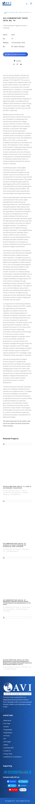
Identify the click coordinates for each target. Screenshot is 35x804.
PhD (4, 551)
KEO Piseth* (25, 667)
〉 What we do (7, 720)
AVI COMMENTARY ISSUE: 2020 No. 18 (12, 607)
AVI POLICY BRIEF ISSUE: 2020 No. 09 (12, 667)
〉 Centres (6, 727)
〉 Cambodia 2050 (8, 748)
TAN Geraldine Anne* (15, 494)
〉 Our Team (6, 723)
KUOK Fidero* (26, 549)
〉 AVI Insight (7, 742)
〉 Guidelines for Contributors (12, 757)
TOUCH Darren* (7, 611)
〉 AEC (4, 739)
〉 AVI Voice (6, 736)
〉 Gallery (5, 745)
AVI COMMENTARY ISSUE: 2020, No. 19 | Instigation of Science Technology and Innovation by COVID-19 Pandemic (17, 528)
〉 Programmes (7, 730)
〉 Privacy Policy (7, 754)
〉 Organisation (7, 733)
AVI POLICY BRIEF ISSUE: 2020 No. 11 (12, 491)
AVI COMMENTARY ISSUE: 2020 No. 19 (12, 549)
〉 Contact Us (7, 751)
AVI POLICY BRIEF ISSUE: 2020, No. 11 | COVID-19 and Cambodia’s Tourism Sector (17, 469)
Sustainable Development (12, 551)
